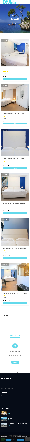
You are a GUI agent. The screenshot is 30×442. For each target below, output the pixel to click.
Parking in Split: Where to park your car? (17, 424)
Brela (2, 402)
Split (2, 397)
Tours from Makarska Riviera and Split (8, 384)
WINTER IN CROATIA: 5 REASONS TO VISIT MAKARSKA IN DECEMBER (17, 412)
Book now (15, 78)
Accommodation (4, 382)
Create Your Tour (4, 395)
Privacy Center (20, 440)
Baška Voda (3, 399)
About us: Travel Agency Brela (7, 388)
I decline (13, 440)
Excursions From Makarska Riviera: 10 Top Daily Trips (18, 418)
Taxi (2, 404)
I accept (8, 440)
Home (12, 15)
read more (10, 415)
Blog (2, 386)
